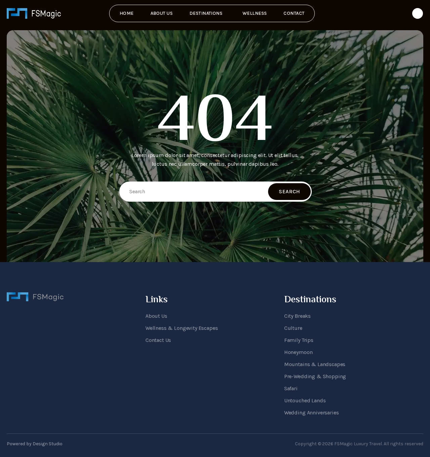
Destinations (205, 13)
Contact (294, 13)
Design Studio (47, 444)
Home (127, 13)
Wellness (255, 13)
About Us (161, 13)
